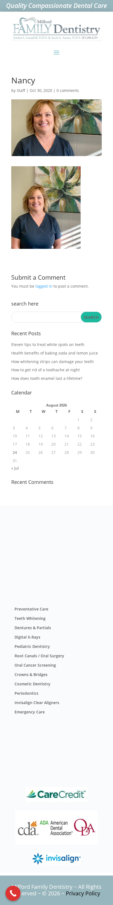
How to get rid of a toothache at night (45, 369)
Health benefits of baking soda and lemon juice (54, 353)
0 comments (67, 90)
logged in (43, 286)
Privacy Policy (83, 893)
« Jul (15, 468)
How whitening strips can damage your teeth (52, 361)
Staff (21, 90)
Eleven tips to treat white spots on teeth (47, 344)
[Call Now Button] (13, 893)
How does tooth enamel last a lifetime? (46, 378)
